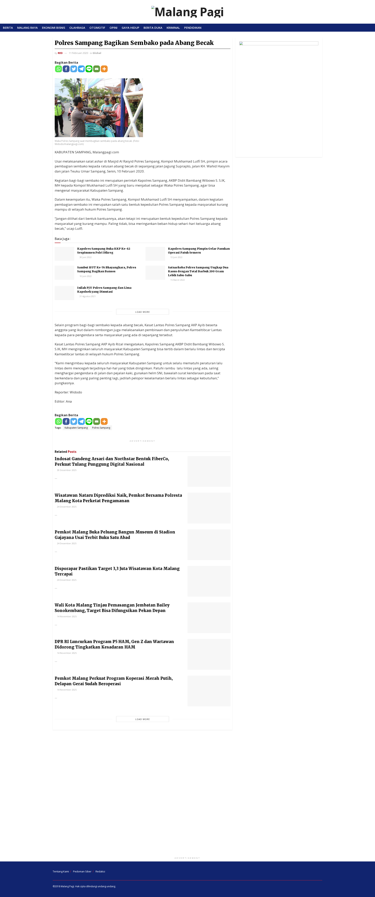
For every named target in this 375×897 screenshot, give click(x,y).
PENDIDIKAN (192, 27)
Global (97, 53)
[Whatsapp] (58, 68)
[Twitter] (73, 68)
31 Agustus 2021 (87, 296)
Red (60, 53)
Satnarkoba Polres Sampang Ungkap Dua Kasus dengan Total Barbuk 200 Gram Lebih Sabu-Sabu (198, 271)
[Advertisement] (187, 794)
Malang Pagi (67, 886)
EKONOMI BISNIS (53, 27)
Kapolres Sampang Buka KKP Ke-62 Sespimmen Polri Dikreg (103, 250)
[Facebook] (66, 68)
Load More (142, 311)
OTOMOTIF (97, 27)
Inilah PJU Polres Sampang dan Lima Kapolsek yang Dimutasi (104, 289)
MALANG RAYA (27, 27)
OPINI (113, 27)
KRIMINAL (173, 27)
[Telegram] (81, 68)
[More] (104, 68)
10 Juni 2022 (85, 276)
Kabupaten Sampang (76, 427)
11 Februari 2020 (78, 53)
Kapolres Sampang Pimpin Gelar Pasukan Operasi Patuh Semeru (199, 250)
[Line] (89, 68)
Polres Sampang (101, 427)
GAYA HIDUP (130, 27)
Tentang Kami (61, 871)
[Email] (96, 68)
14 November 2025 (66, 616)
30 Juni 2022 (85, 257)
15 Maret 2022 (177, 279)
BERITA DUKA (153, 27)
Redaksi (100, 871)
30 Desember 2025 (66, 470)
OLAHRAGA (77, 27)
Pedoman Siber (82, 871)
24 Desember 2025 (66, 506)
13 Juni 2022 (176, 257)
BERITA (8, 27)
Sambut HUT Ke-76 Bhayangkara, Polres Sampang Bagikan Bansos (106, 269)
